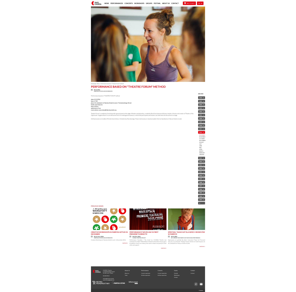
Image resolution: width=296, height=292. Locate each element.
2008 (200, 182)
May (200, 147)
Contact (175, 3)
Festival (157, 3)
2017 (200, 129)
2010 (200, 175)
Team (126, 275)
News (106, 3)
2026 (200, 97)
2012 (200, 168)
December (202, 135)
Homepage (93, 83)
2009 (200, 179)
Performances (116, 3)
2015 (200, 158)
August (201, 142)
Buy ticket (191, 3)
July (200, 144)
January (201, 154)
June (200, 145)
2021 (200, 115)
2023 (200, 108)
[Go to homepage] (96, 5)
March (201, 151)
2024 (200, 104)
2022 (200, 111)
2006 (200, 189)
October (202, 138)
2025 (200, 101)
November (202, 137)
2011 (200, 172)
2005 (200, 192)
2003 (200, 199)
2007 (200, 186)
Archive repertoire (145, 275)
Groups (149, 3)
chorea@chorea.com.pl (108, 278)
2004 (200, 196)
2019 (200, 122)
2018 (200, 125)
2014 (200, 161)
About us (166, 3)
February (202, 152)
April (200, 149)
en (199, 3)
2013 (200, 165)
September (202, 140)
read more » (125, 243)
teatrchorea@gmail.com (108, 280)
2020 (200, 118)
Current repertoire (145, 273)
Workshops (139, 3)
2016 (200, 132)
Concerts (128, 3)
